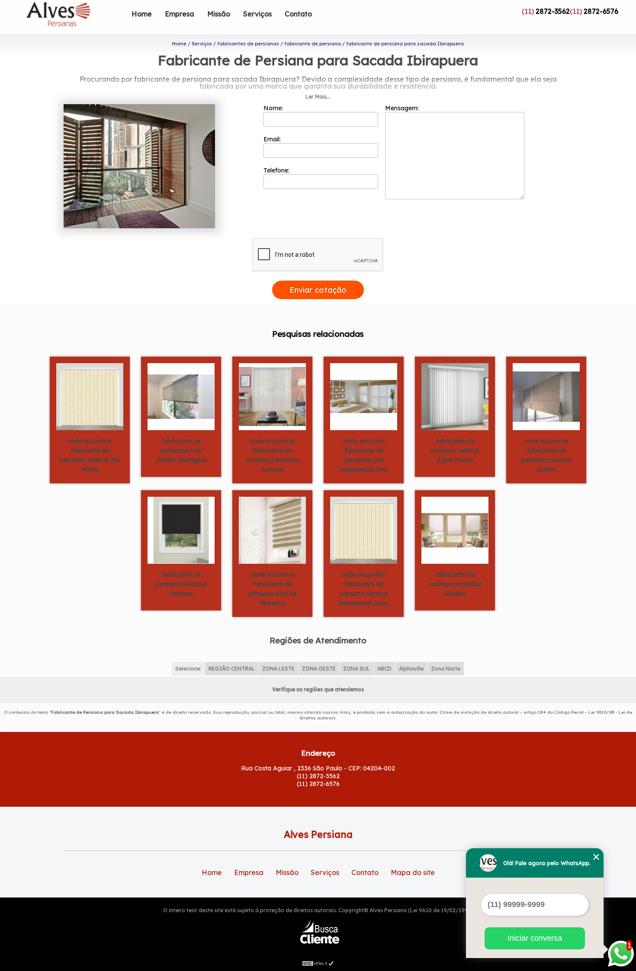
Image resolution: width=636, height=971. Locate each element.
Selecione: (188, 668)
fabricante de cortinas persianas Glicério (455, 584)
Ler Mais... (318, 96)
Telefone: (277, 170)
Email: (273, 139)
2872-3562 (553, 11)
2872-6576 (601, 11)
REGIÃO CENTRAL (232, 668)
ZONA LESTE (278, 668)
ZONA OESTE (319, 668)
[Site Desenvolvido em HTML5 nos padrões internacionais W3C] (318, 962)
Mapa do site (413, 872)
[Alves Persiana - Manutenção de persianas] (75, 17)
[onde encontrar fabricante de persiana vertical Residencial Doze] (363, 529)
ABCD (384, 668)
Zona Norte (445, 668)
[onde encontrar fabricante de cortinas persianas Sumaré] (272, 396)
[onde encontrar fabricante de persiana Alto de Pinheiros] (272, 529)
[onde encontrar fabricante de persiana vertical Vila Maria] (90, 396)
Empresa (179, 14)
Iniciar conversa (535, 938)
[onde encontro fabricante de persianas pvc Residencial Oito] (363, 396)
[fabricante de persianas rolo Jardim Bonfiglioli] (181, 396)
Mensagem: (403, 108)
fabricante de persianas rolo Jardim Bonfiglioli (181, 450)
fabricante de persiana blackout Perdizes (181, 584)
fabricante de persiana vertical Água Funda (455, 450)
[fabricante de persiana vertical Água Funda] (455, 396)
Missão (218, 14)
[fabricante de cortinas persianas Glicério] (455, 529)
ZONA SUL (356, 668)
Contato (298, 14)
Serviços (257, 14)
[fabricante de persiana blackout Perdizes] (181, 529)
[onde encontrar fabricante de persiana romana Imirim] (546, 396)
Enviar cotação (318, 290)
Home (142, 14)
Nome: (274, 108)
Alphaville (411, 668)
